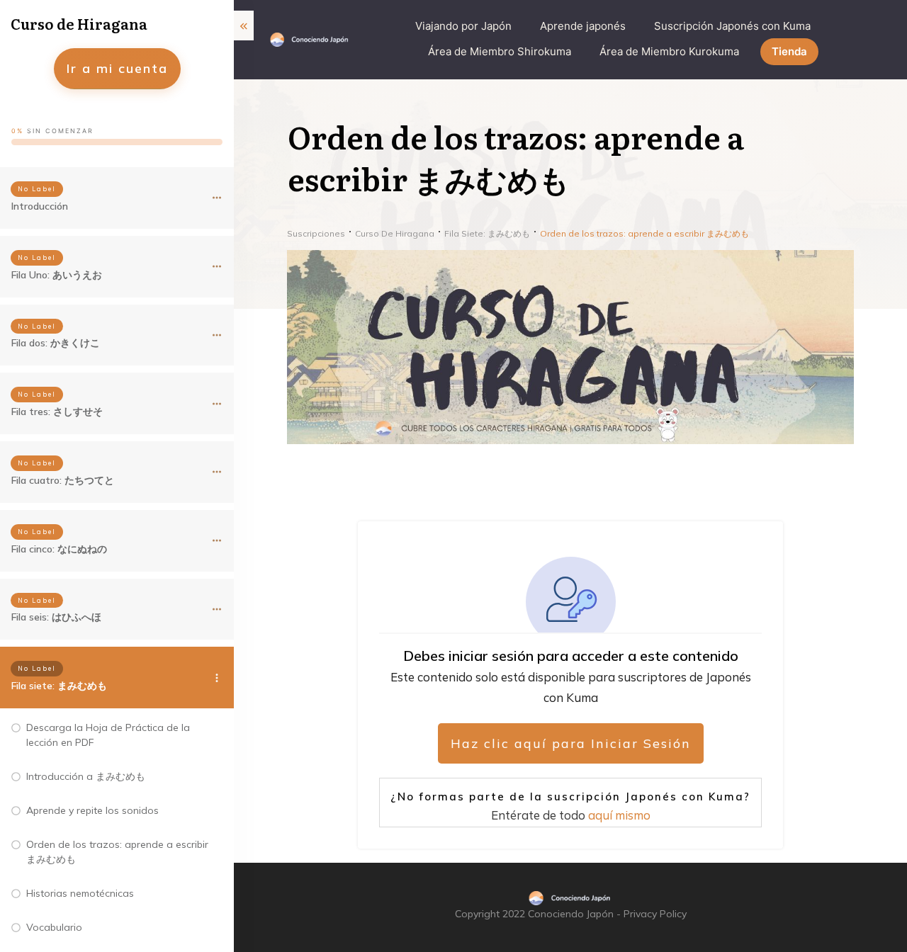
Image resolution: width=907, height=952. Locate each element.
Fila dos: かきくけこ (55, 342)
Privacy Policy (655, 913)
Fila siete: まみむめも (59, 685)
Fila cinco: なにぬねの (59, 549)
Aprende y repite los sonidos (92, 810)
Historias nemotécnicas (80, 893)
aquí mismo (619, 815)
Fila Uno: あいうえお (56, 274)
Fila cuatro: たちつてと (62, 480)
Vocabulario (54, 927)
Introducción (39, 206)
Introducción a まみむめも (85, 776)
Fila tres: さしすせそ (57, 411)
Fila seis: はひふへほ (56, 617)
